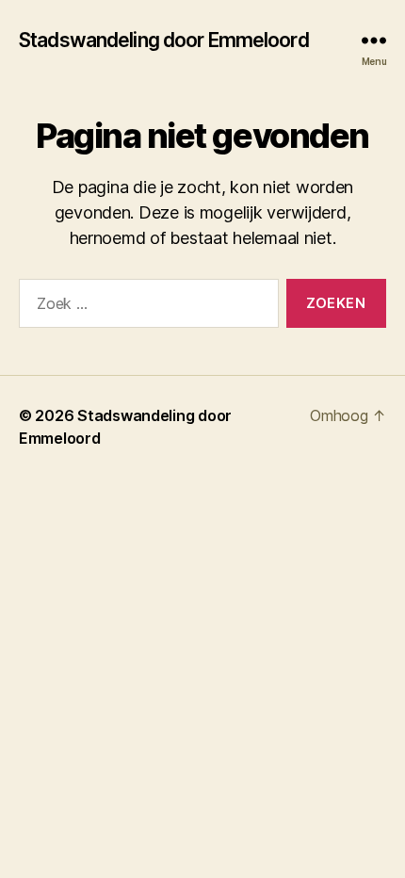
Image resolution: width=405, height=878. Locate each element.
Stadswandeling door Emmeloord (164, 40)
